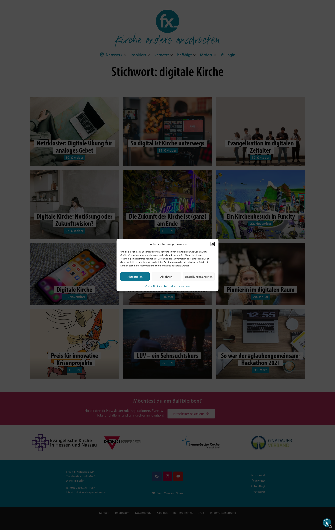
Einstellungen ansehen (198, 276)
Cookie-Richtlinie (153, 286)
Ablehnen (166, 276)
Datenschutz (170, 286)
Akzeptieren (135, 276)
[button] (213, 244)
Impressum (184, 286)
